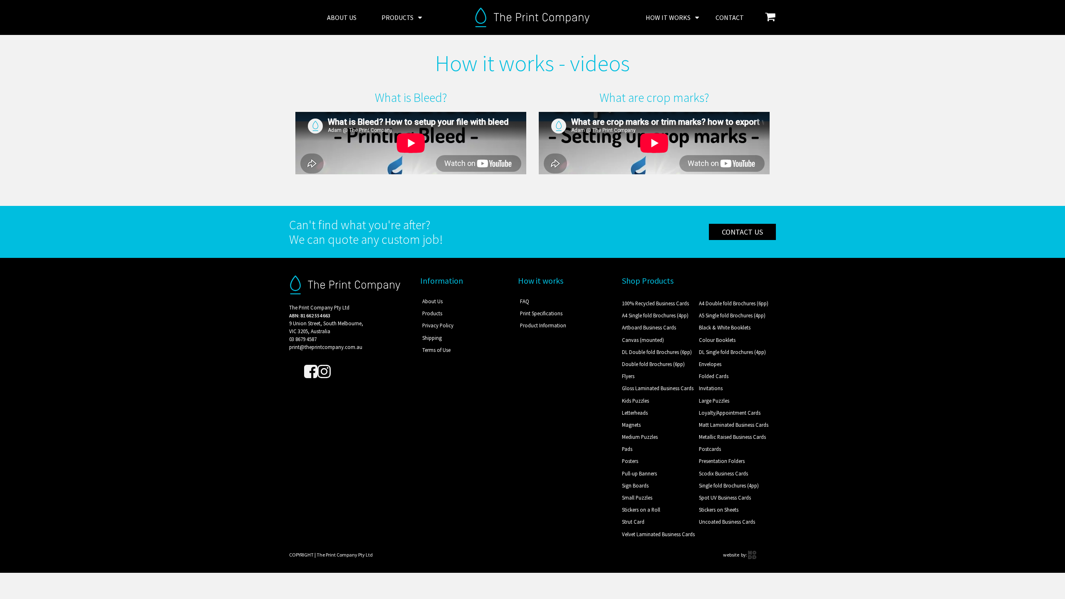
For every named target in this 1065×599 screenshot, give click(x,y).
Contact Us (742, 232)
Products (397, 17)
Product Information (543, 325)
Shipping (432, 337)
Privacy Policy (437, 325)
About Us (342, 17)
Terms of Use (436, 350)
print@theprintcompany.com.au (325, 347)
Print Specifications (541, 313)
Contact (730, 17)
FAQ (524, 301)
